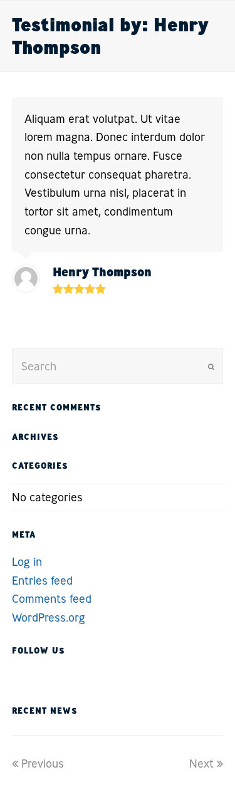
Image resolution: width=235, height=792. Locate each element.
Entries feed (42, 580)
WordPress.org (48, 617)
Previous (42, 763)
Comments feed (51, 598)
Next (201, 763)
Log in (27, 561)
